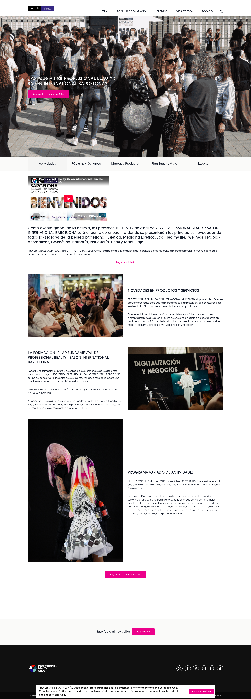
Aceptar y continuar (201, 691)
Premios (162, 11)
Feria (105, 11)
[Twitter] (179, 668)
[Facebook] (188, 668)
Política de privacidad (71, 691)
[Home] (41, 8)
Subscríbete (143, 632)
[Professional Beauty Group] (43, 668)
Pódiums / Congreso (86, 163)
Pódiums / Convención (132, 11)
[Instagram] (204, 668)
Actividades (47, 163)
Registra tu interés (125, 262)
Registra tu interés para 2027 (48, 94)
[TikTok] (220, 668)
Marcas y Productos (125, 163)
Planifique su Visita (164, 163)
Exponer (203, 163)
